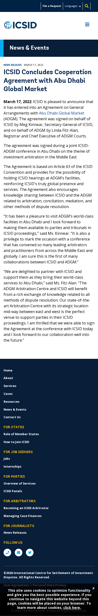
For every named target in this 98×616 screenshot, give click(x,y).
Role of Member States (21, 434)
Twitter (30, 552)
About (8, 378)
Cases (8, 394)
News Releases (15, 533)
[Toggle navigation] (87, 26)
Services (10, 386)
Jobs (7, 459)
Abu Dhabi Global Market (61, 113)
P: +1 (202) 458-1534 (7, 552)
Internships (12, 467)
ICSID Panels (13, 491)
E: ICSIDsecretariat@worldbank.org (18, 552)
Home (8, 370)
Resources (12, 402)
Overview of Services (20, 483)
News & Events (15, 409)
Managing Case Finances (23, 516)
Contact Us (12, 417)
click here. (72, 607)
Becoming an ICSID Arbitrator (26, 508)
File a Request (52, 6)
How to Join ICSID (16, 442)
